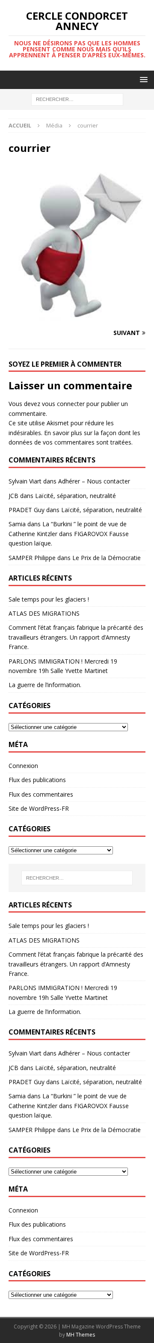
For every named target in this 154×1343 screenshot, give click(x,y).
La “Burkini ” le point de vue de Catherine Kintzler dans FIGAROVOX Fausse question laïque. (69, 533)
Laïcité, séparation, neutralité (75, 496)
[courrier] (77, 316)
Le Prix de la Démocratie (106, 558)
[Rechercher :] (77, 99)
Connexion (23, 766)
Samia (17, 524)
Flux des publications (37, 780)
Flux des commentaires (41, 794)
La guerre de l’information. (45, 685)
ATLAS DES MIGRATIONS (44, 613)
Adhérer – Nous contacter (94, 481)
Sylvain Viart (25, 481)
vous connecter (63, 404)
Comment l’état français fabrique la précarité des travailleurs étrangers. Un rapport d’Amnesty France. (76, 637)
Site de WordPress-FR (39, 808)
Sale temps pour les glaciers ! (49, 599)
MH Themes (80, 1334)
